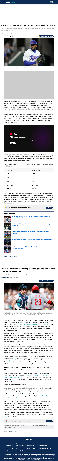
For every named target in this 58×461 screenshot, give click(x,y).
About (7, 443)
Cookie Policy (19, 448)
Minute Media (9, 454)
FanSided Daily (20, 445)
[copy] (13, 36)
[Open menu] (4, 2)
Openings (18, 443)
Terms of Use (9, 448)
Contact (29, 443)
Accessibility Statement (45, 448)
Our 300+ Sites (43, 443)
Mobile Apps (9, 445)
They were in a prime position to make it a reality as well (35, 324)
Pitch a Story (30, 445)
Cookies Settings (20, 451)
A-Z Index (8, 451)
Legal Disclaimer (32, 448)
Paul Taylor (6, 277)
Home (5, 256)
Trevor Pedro (7, 33)
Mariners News (12, 256)
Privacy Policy (43, 445)
